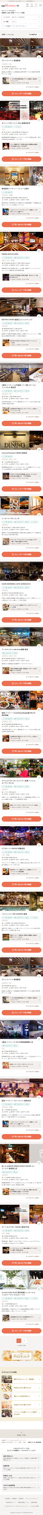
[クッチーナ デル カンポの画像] (21, 505)
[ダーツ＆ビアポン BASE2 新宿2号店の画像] (21, 1214)
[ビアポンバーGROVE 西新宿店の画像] (21, 835)
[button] (21, 1458)
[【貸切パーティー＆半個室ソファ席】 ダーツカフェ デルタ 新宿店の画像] (21, 372)
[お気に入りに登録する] (39, 57)
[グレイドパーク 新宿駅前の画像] (21, 47)
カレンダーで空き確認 (23, 93)
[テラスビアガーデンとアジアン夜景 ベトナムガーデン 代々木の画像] (21, 768)
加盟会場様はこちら (23, 1502)
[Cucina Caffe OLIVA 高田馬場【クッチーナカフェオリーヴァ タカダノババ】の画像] (21, 1279)
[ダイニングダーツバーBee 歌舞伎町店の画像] (21, 110)
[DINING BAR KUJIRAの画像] (21, 241)
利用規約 (14, 1498)
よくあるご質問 (34, 1506)
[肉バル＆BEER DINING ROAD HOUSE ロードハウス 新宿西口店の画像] (21, 1153)
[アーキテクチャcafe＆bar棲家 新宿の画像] (21, 636)
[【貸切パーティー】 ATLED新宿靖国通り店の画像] (21, 1029)
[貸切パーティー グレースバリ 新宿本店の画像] (21, 1088)
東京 (24, 1442)
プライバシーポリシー (31, 1498)
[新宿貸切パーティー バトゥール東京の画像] (21, 176)
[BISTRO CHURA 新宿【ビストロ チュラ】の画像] (21, 307)
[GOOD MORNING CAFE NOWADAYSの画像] (21, 571)
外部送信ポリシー (11, 1502)
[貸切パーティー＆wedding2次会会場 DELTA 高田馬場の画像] (21, 700)
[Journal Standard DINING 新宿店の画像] (21, 440)
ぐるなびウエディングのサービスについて (16, 1506)
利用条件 (21, 1498)
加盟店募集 (34, 1502)
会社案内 (7, 1498)
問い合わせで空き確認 (23, 224)
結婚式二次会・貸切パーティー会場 (11, 1442)
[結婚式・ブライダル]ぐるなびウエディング (13, 1440)
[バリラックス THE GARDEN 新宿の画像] (21, 901)
